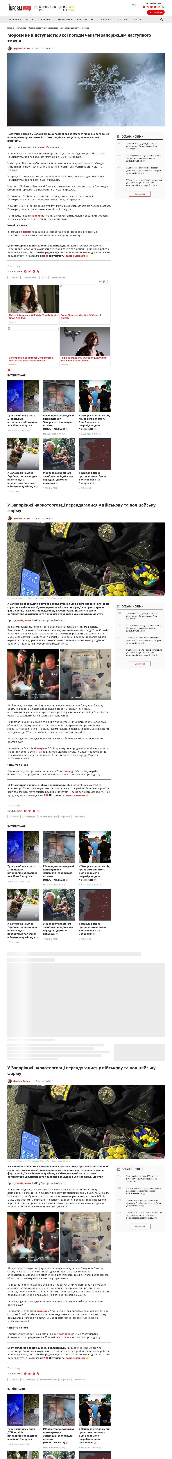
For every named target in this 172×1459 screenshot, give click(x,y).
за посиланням (75, 255)
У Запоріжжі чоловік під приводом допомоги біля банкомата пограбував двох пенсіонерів (94, 422)
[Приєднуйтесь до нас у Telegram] (151, 7)
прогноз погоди (58, 277)
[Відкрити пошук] (161, 19)
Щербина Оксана (21, 48)
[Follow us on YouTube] (155, 7)
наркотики (65, 816)
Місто (30, 19)
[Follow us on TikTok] (159, 7)
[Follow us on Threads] (163, 7)
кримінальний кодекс (48, 816)
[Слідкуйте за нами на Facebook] (144, 7)
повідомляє (24, 620)
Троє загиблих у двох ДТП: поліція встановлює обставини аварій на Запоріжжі (22, 420)
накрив (36, 215)
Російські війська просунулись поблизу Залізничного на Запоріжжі (92, 478)
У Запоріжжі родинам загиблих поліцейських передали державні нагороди (58, 478)
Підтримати (156, 12)
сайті (43, 147)
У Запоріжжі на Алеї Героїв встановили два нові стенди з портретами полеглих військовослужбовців (22, 479)
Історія (122, 19)
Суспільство (85, 19)
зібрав (27, 231)
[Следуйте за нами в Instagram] (147, 7)
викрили (42, 748)
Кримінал (106, 19)
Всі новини (140, 194)
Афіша (137, 19)
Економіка (65, 19)
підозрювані (79, 816)
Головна (15, 19)
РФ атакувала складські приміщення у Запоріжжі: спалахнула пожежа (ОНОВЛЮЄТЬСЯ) (58, 422)
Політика (46, 19)
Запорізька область (30, 277)
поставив (64, 771)
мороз (44, 277)
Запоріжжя (13, 277)
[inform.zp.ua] (19, 8)
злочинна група (28, 816)
